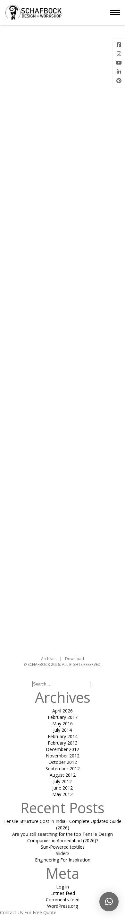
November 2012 (62, 756)
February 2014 (63, 736)
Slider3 (63, 853)
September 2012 (63, 768)
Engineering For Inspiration (62, 860)
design (57, 615)
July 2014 (62, 730)
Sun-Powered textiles (63, 847)
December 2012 (62, 749)
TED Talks (66, 543)
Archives (48, 658)
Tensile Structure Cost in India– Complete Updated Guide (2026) (62, 824)
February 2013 (63, 743)
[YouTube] (119, 62)
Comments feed (62, 900)
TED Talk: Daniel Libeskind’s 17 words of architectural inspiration (62, 54)
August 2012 (63, 775)
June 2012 (62, 788)
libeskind (81, 615)
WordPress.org (62, 906)
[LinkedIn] (119, 71)
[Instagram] (119, 53)
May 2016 (62, 723)
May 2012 (62, 794)
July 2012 (62, 781)
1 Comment (94, 153)
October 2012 (62, 762)
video (104, 615)
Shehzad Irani (62, 583)
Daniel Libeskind (87, 321)
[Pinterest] (119, 80)
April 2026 (62, 711)
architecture (29, 615)
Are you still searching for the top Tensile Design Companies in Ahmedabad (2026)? (62, 837)
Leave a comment (62, 630)
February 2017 (63, 717)
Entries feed (62, 893)
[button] (109, 901)
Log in (62, 887)
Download (74, 658)
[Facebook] (119, 45)
